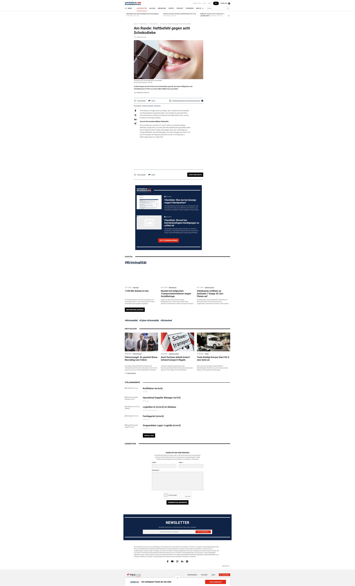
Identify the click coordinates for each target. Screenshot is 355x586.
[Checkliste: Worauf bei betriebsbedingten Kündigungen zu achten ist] (149, 222)
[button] (177, 576)
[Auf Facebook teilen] (135, 110)
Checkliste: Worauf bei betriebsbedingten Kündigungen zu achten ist (181, 223)
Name (180, 462)
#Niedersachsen (209, 287)
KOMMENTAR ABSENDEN (177, 502)
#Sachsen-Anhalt (174, 354)
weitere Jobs (149, 435)
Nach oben (225, 566)
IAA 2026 (152, 8)
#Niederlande (172, 287)
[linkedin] (182, 561)
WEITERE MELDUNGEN (134, 310)
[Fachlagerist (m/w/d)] (131, 416)
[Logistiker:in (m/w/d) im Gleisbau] (132, 407)
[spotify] (187, 561)
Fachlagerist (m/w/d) (153, 416)
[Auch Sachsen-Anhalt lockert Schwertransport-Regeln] (177, 342)
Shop (204, 3)
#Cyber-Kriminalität (149, 320)
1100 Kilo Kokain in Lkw (137, 291)
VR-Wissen (189, 8)
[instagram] (177, 561)
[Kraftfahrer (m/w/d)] (131, 388)
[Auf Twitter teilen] (135, 115)
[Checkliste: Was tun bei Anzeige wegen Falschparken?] (149, 202)
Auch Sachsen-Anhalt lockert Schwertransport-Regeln (175, 358)
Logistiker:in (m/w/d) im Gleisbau (159, 407)
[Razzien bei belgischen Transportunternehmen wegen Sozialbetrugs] (177, 275)
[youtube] (172, 561)
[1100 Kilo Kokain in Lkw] (141, 275)
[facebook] (167, 561)
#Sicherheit (166, 320)
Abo (216, 3)
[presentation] (228, 15)
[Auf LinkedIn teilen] (135, 119)
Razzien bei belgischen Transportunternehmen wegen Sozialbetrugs (176, 294)
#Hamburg (136, 287)
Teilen (153, 101)
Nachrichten (142, 8)
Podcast (180, 8)
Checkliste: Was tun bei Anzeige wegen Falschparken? (180, 201)
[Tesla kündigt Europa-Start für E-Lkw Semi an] (213, 342)
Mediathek (162, 8)
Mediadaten (192, 575)
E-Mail (154, 462)
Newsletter (197, 3)
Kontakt (204, 575)
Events (171, 8)
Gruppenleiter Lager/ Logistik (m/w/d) (162, 425)
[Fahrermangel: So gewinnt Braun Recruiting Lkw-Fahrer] (141, 342)
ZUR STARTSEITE (195, 175)
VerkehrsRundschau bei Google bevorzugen (186, 101)
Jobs (209, 3)
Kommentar (155, 470)
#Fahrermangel (137, 354)
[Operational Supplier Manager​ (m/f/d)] (132, 398)
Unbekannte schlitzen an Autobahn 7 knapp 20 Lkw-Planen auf (210, 294)
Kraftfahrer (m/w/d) (153, 388)
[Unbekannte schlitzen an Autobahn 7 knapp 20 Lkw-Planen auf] (213, 275)
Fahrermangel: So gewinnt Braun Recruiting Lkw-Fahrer (141, 358)
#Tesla (207, 354)
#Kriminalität (136, 262)
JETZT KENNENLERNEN (168, 240)
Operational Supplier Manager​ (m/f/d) (162, 397)
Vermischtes (154, 24)
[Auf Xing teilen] (135, 123)
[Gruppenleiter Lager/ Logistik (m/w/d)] (132, 426)
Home (136, 24)
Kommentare (141, 101)
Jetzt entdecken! (215, 582)
